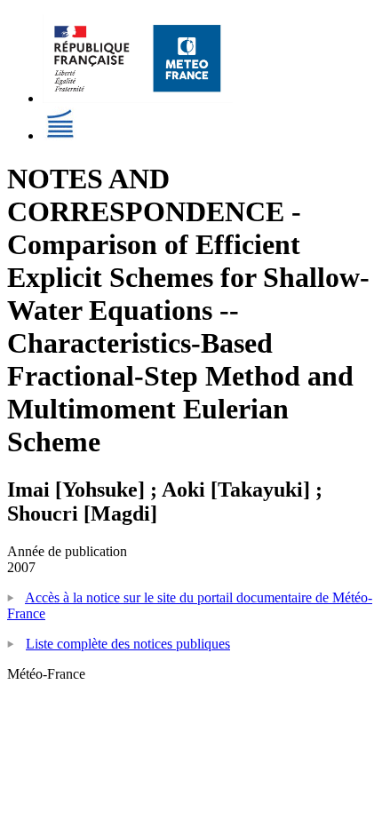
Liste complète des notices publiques (128, 643)
